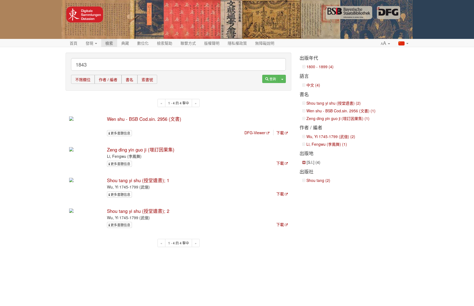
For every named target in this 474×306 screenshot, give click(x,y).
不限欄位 (83, 80)
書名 (129, 80)
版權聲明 (211, 43)
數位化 (143, 43)
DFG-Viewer (255, 132)
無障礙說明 (264, 43)
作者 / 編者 (108, 80)
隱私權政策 (237, 43)
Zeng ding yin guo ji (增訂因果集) (140, 149)
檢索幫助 (164, 43)
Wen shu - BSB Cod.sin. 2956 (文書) (144, 119)
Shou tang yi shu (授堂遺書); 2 (138, 211)
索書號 (147, 80)
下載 (280, 132)
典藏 (125, 43)
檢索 (109, 43)
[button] (385, 43)
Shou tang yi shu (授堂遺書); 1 (138, 180)
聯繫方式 (188, 43)
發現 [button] (90, 43)
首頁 (73, 43)
